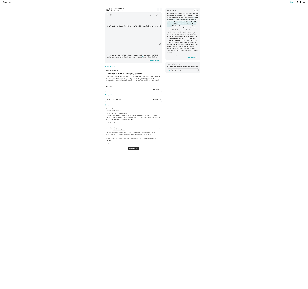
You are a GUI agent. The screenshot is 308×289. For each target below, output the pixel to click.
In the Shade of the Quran (113, 128)
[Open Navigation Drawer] (303, 2)
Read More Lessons (133, 148)
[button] (160, 26)
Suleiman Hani (110, 109)
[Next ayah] (161, 9)
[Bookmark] (110, 14)
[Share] (153, 14)
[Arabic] (194, 10)
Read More (109, 86)
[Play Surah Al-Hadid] (107, 14)
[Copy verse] (150, 14)
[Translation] (197, 10)
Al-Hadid (117, 9)
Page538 (116, 10)
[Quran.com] (7, 2)
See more (130, 119)
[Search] (300, 2)
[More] (160, 14)
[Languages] (297, 2)
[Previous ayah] (158, 9)
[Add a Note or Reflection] (156, 14)
